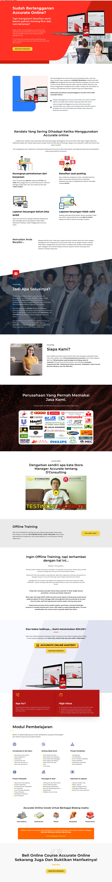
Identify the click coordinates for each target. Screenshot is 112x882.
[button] (56, 645)
